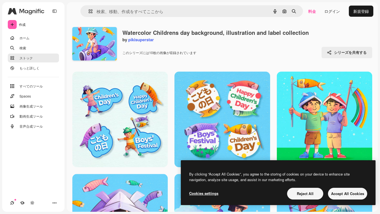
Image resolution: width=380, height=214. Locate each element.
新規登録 (361, 11)
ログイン (332, 11)
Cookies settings (203, 193)
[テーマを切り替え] (32, 202)
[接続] (12, 202)
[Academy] (22, 202)
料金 (312, 11)
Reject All (305, 193)
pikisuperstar (141, 40)
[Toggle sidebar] (54, 11)
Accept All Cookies (347, 193)
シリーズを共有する (350, 52)
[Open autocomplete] (88, 11)
